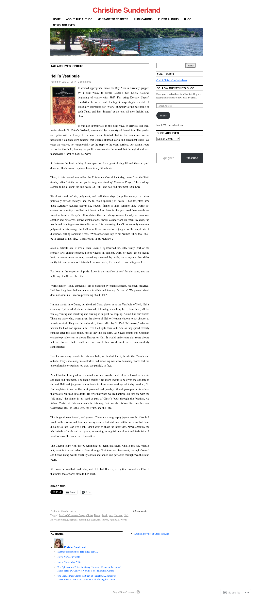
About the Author (79, 19)
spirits (105, 519)
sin (98, 519)
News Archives (64, 25)
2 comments (84, 81)
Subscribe (192, 158)
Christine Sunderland (126, 10)
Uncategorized (68, 511)
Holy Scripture (58, 519)
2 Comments (140, 511)
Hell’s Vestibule (65, 76)
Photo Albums (168, 19)
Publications (143, 19)
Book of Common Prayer (72, 515)
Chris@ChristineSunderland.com (171, 80)
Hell (126, 515)
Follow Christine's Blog (175, 88)
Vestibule (114, 519)
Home (57, 19)
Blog (187, 19)
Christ (89, 515)
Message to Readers (113, 19)
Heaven (118, 515)
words (124, 519)
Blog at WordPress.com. (124, 591)
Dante (97, 515)
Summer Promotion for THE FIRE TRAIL (78, 551)
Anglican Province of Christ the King (151, 533)
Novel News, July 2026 (69, 556)
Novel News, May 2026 (69, 561)
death (105, 515)
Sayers (92, 519)
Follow (163, 115)
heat (111, 515)
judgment (72, 519)
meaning (83, 519)
